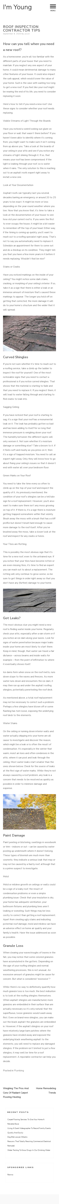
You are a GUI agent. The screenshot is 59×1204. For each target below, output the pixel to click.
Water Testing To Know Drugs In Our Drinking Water (28, 1150)
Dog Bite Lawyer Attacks (17, 1137)
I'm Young (17, 7)
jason (27, 34)
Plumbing (19, 1070)
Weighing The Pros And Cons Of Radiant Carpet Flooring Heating (16, 1093)
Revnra (10, 1174)
